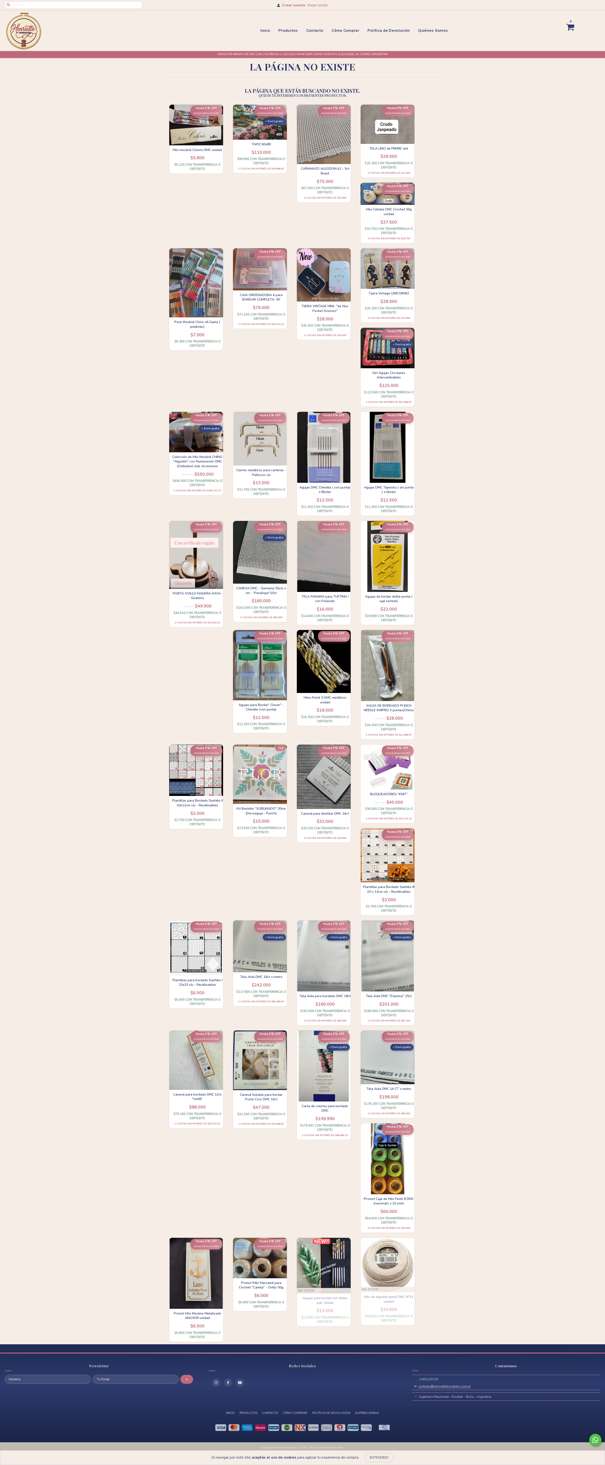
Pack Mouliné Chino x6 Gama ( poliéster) (197, 324)
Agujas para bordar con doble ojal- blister (324, 1300)
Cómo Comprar (345, 30)
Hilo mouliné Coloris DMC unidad (197, 150)
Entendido (379, 1457)
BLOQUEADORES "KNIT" (389, 794)
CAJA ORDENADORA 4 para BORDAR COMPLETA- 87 (261, 297)
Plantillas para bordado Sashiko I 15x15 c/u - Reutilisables (197, 982)
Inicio (265, 30)
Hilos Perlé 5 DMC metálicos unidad (325, 700)
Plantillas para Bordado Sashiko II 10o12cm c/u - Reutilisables (197, 803)
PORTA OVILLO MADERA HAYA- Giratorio (197, 595)
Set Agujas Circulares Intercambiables (388, 375)
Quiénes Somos (433, 30)
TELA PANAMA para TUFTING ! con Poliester (325, 599)
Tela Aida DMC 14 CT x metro (389, 1089)
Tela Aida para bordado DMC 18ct (325, 996)
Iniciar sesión (317, 5)
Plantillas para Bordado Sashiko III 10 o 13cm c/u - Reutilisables (389, 889)
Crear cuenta (293, 5)
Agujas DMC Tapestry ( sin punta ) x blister (389, 489)
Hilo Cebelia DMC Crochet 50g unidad (389, 211)
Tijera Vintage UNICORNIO (389, 293)
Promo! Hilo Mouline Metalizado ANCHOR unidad (197, 1315)
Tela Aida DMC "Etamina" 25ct (389, 996)
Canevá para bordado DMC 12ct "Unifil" (197, 1096)
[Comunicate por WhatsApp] (595, 1440)
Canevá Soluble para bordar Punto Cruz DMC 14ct (261, 1097)
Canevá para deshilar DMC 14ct (325, 813)
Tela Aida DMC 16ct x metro (261, 977)
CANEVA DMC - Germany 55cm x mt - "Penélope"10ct (261, 590)
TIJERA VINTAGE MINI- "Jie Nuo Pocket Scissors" (325, 308)
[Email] (239, 1382)
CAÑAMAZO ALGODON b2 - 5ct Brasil (325, 171)
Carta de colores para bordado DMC (325, 1108)
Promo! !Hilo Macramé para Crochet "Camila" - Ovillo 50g (261, 1285)
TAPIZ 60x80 (261, 144)
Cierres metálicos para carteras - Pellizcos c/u (261, 472)
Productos (288, 30)
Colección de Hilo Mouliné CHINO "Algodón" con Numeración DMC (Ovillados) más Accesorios (197, 461)
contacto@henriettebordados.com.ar (444, 1386)
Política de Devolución (388, 30)
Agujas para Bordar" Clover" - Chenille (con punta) (261, 707)
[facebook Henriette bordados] (228, 1382)
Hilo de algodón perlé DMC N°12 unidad (388, 1299)
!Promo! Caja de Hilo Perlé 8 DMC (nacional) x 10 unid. (389, 1201)
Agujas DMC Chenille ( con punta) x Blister (324, 489)
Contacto (314, 30)
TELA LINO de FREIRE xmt (388, 148)
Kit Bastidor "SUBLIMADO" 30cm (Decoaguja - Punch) (261, 811)
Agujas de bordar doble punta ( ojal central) (388, 599)
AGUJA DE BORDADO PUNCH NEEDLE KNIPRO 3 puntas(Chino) (389, 708)
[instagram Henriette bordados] (216, 1382)
